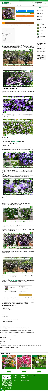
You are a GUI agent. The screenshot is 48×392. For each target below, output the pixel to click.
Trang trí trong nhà (6, 35)
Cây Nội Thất (34, 5)
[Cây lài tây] (39, 362)
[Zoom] (3, 19)
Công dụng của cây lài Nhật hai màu (7, 33)
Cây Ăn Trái (28, 5)
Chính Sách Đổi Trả (23, 377)
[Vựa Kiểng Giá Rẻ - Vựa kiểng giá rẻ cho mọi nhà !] (5, 3)
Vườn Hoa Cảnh (25, 280)
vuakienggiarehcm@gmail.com (8, 309)
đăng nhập (7, 321)
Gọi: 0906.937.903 (3, 390)
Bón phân (5, 40)
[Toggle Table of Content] (13, 29)
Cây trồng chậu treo (39, 16)
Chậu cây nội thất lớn (39, 19)
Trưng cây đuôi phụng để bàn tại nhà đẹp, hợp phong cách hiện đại (41, 51)
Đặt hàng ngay (25, 294)
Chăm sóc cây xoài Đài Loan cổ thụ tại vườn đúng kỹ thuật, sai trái (41, 46)
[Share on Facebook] (16, 20)
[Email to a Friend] (19, 20)
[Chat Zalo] (29, 11)
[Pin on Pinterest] (20, 20)
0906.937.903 (38, 3)
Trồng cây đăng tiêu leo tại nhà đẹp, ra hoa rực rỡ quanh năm (41, 49)
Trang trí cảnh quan (6, 34)
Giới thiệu (11, 5)
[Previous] (1, 364)
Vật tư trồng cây (22, 5)
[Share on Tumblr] (22, 20)
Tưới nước (5, 39)
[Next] (46, 364)
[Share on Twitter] (18, 20)
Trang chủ (7, 5)
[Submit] (32, 3)
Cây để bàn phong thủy (40, 13)
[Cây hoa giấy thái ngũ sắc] (9, 362)
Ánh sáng (5, 38)
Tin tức (38, 5)
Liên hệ (41, 5)
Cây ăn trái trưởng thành (40, 10)
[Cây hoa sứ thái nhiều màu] (24, 362)
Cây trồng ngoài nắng (20, 18)
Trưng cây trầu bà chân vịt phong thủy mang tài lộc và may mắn (41, 41)
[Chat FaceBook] (20, 11)
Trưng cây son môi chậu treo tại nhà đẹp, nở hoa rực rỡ (41, 44)
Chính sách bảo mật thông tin (25, 380)
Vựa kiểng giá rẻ (16, 5)
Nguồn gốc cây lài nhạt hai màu (7, 30)
